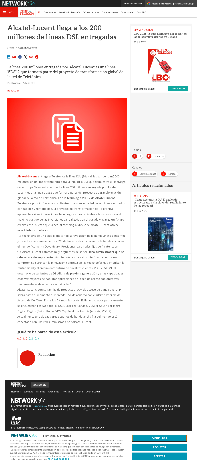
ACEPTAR (159, 456)
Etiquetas (28, 391)
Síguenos (38, 384)
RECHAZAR (159, 447)
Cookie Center (93, 391)
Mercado (75, 12)
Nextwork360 (39, 406)
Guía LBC (141, 12)
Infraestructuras (91, 12)
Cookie (79, 391)
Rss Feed (40, 391)
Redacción (13, 90)
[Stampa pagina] (36, 57)
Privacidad (68, 391)
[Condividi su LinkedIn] (8, 57)
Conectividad (127, 12)
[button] (9, 12)
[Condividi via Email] (14, 57)
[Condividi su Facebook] (19, 57)
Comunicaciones (109, 12)
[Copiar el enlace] (31, 57)
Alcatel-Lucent (27, 176)
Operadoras (50, 12)
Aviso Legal (54, 391)
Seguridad (63, 12)
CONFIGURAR (159, 438)
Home (10, 47)
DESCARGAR (178, 88)
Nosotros (16, 391)
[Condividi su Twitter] (25, 57)
